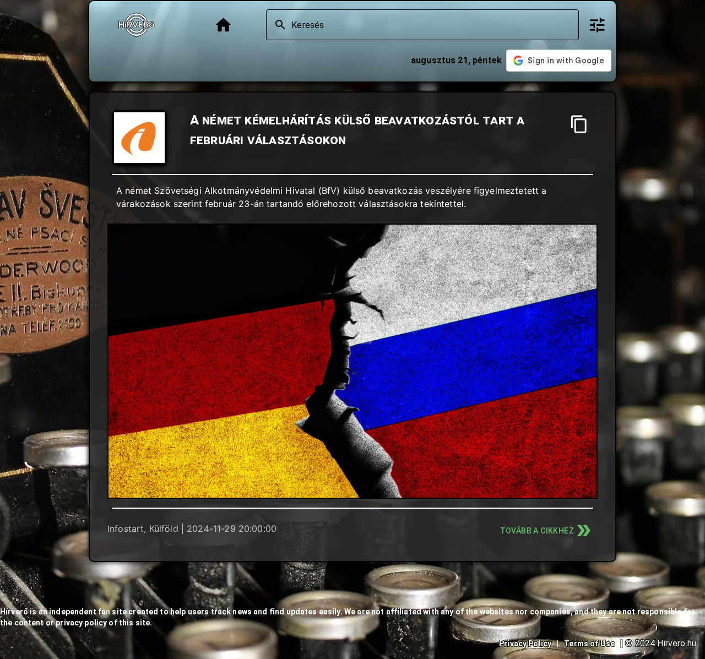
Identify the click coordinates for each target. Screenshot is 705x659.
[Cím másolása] (579, 124)
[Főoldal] (223, 25)
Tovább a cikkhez (537, 530)
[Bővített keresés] (597, 25)
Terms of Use (589, 643)
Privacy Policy (525, 643)
